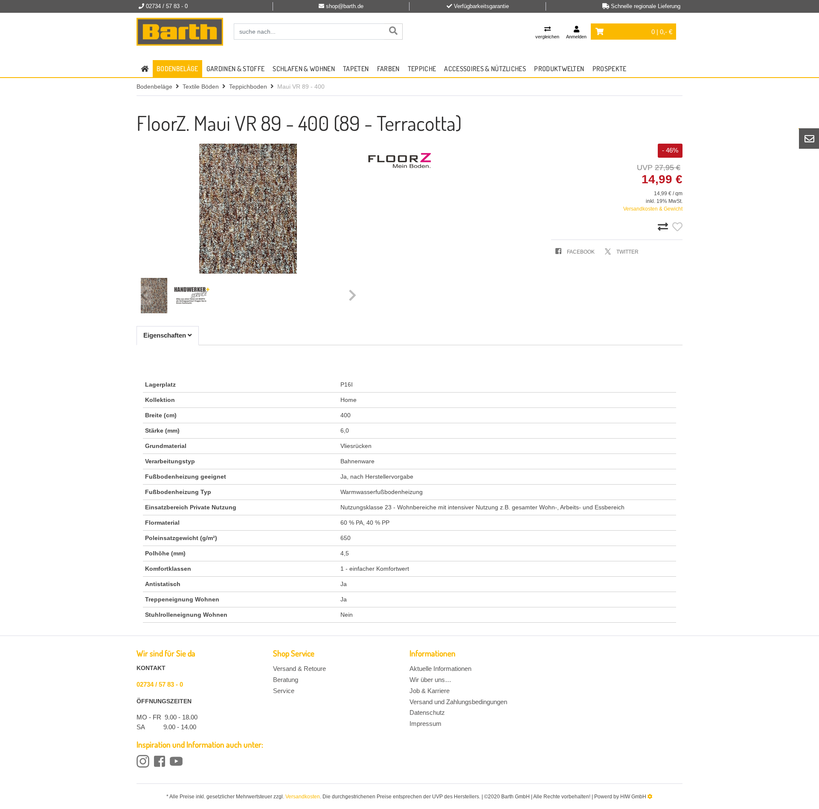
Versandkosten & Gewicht (652, 209)
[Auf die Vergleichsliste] (664, 227)
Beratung (285, 679)
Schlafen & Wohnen (303, 68)
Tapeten (356, 68)
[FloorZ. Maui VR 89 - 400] (248, 209)
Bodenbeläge (177, 68)
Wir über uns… (430, 679)
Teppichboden (248, 86)
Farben (388, 68)
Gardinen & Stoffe (235, 68)
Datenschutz (427, 712)
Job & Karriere (430, 690)
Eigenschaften (165, 335)
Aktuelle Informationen (440, 668)
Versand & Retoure (299, 668)
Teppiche (422, 68)
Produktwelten (559, 68)
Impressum (425, 723)
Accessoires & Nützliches (485, 68)
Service (283, 690)
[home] (144, 68)
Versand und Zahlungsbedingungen (458, 701)
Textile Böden (201, 86)
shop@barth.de (344, 6)
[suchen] (393, 31)
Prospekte (609, 68)
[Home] (179, 32)
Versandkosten (302, 797)
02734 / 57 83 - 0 (159, 684)
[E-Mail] (809, 138)
